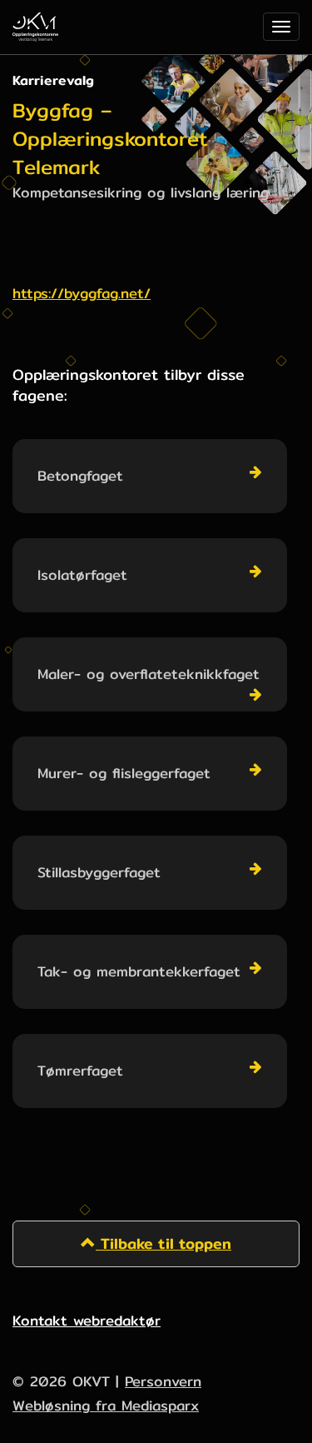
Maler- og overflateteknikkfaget (148, 673)
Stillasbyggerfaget (99, 872)
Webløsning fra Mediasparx (105, 1405)
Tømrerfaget (80, 1070)
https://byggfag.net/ (81, 293)
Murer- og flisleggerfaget (123, 772)
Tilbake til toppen (163, 1243)
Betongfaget (80, 475)
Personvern (163, 1381)
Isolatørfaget (82, 574)
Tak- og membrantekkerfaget (138, 971)
